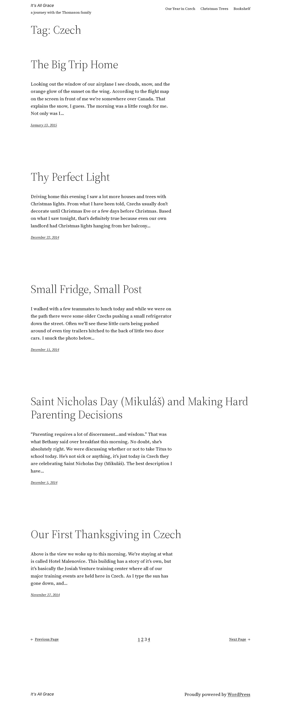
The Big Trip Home (74, 64)
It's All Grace (42, 5)
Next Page (239, 639)
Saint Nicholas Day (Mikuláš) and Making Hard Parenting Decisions (139, 408)
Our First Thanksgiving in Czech (106, 534)
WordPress (238, 694)
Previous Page (45, 639)
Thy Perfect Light (70, 176)
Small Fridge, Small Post (86, 289)
